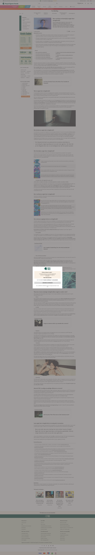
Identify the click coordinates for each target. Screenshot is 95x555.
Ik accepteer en (48, 279)
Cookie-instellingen (47, 279)
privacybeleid (55, 279)
